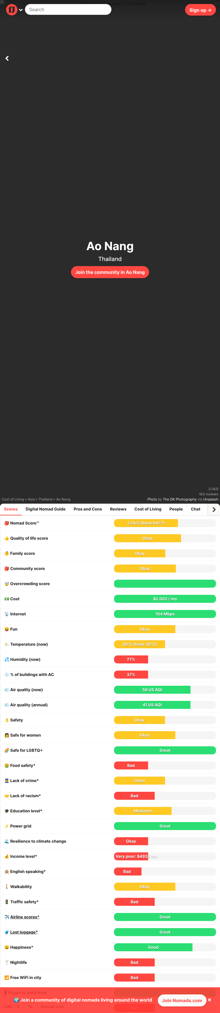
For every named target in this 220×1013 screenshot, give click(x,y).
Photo (152, 499)
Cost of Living (147, 509)
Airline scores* (25, 917)
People (176, 509)
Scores (11, 509)
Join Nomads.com (182, 1000)
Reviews (118, 509)
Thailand (110, 259)
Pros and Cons (88, 509)
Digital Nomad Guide (46, 509)
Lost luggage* (24, 932)
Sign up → (200, 10)
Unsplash (210, 499)
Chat (195, 509)
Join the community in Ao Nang (110, 272)
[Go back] (7, 57)
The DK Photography (180, 499)
